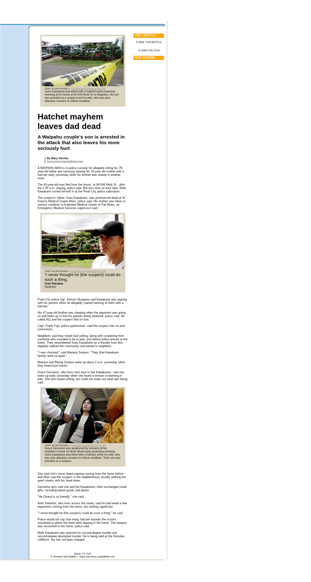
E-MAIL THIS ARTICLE (149, 42)
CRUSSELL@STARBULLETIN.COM (88, 89)
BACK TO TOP (82, 553)
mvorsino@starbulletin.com (65, 161)
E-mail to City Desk (149, 50)
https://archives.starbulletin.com (97, 556)
